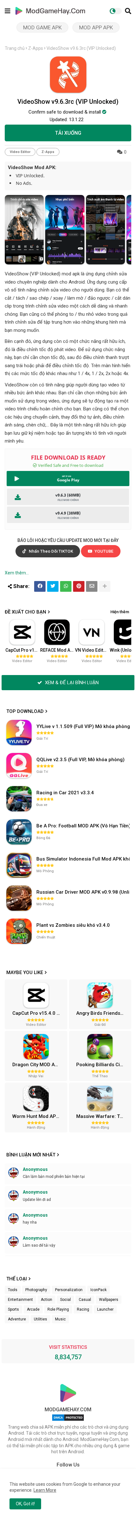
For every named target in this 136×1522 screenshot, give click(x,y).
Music (60, 1319)
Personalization (69, 1290)
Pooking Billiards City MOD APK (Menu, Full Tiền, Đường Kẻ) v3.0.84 (103, 1064)
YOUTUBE (104, 551)
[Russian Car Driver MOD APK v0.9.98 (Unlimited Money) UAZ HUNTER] (19, 898)
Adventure (17, 1319)
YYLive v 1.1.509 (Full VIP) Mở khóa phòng (83, 726)
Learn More (45, 1490)
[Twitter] (53, 586)
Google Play (68, 480)
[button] (128, 11)
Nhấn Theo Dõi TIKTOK (50, 551)
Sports (13, 1309)
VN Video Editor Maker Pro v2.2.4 (92, 650)
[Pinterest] (78, 586)
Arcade (33, 1309)
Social (65, 1299)
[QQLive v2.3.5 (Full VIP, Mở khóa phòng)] (19, 765)
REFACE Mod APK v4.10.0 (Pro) (57, 650)
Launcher (105, 1309)
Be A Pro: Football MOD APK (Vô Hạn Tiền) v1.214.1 (83, 826)
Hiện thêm (119, 611)
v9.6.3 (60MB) (68, 495)
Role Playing (58, 1309)
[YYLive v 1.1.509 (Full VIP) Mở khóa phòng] (19, 732)
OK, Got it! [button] (25, 1503)
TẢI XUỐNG (68, 133)
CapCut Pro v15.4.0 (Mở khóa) (22, 650)
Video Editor (20, 152)
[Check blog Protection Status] (68, 1420)
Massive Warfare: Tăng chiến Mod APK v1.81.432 (103, 1116)
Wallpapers (108, 1299)
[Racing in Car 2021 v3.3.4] (19, 798)
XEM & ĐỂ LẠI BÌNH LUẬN (71, 682)
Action (46, 1299)
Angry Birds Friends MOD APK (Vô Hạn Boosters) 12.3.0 (103, 1013)
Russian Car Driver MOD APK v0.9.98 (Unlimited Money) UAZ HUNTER (83, 892)
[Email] (91, 586)
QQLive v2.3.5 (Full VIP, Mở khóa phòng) (80, 759)
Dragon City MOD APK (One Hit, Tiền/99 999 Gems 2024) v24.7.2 (39, 1064)
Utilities (40, 1319)
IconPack (98, 1290)
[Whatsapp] (65, 586)
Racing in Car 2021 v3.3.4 (65, 793)
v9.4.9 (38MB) (68, 513)
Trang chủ (15, 48)
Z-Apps (35, 48)
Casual (85, 1299)
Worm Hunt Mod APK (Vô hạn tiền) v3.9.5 (39, 1116)
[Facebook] (40, 586)
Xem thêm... (17, 572)
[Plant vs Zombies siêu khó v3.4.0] (19, 931)
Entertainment (20, 1299)
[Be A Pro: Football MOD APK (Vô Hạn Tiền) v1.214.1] (19, 831)
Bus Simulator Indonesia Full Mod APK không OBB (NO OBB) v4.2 (83, 859)
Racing (83, 1309)
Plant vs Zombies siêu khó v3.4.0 (73, 925)
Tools (12, 1290)
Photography (36, 1290)
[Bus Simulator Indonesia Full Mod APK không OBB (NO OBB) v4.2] (19, 865)
